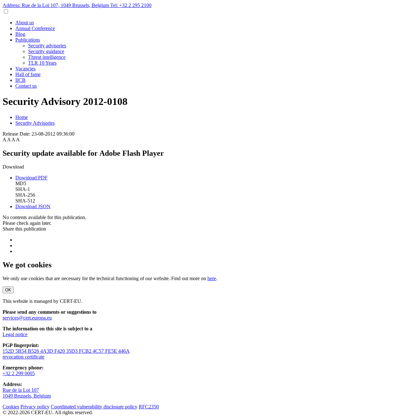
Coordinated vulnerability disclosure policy (94, 406)
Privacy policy (35, 406)
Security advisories (47, 45)
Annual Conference (35, 28)
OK (8, 290)
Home (21, 117)
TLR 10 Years (42, 63)
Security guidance (46, 51)
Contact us (26, 86)
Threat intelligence (47, 57)
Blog (20, 34)
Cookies (11, 406)
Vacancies (25, 68)
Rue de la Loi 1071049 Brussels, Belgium (27, 392)
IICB (20, 80)
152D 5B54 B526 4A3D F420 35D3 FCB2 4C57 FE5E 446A (66, 351)
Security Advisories (35, 123)
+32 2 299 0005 (19, 373)
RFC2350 (149, 406)
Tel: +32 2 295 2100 (130, 5)
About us (24, 22)
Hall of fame (28, 74)
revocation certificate (23, 356)
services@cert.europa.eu (27, 317)
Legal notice (15, 334)
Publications (27, 40)
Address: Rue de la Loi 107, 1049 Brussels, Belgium (56, 5)
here (211, 278)
